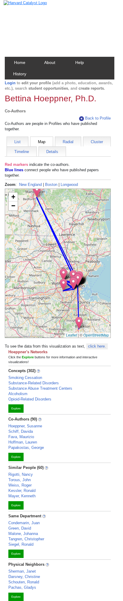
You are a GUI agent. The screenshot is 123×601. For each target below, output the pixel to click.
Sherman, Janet (22, 571)
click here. (97, 346)
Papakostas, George (26, 447)
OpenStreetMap (96, 334)
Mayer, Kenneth (22, 496)
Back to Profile (98, 118)
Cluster (97, 142)
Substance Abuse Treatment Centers (40, 388)
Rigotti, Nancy (20, 474)
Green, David (19, 528)
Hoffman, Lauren (22, 442)
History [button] (19, 73)
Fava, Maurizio (21, 437)
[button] (79, 323)
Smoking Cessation (25, 377)
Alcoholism (17, 394)
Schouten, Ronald (23, 582)
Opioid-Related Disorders (29, 399)
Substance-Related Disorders (33, 383)
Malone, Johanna (23, 533)
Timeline (21, 151)
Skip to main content (23, 7)
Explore (16, 408)
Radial (68, 142)
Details (52, 151)
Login (10, 83)
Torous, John (19, 480)
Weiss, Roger (20, 485)
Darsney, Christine (24, 576)
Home (19, 62)
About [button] (49, 62)
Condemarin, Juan (24, 523)
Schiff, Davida (20, 431)
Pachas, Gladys (22, 587)
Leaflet (71, 334)
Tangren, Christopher (26, 539)
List (17, 142)
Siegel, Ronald (20, 544)
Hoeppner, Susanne (25, 426)
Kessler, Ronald (22, 490)
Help (79, 62)
